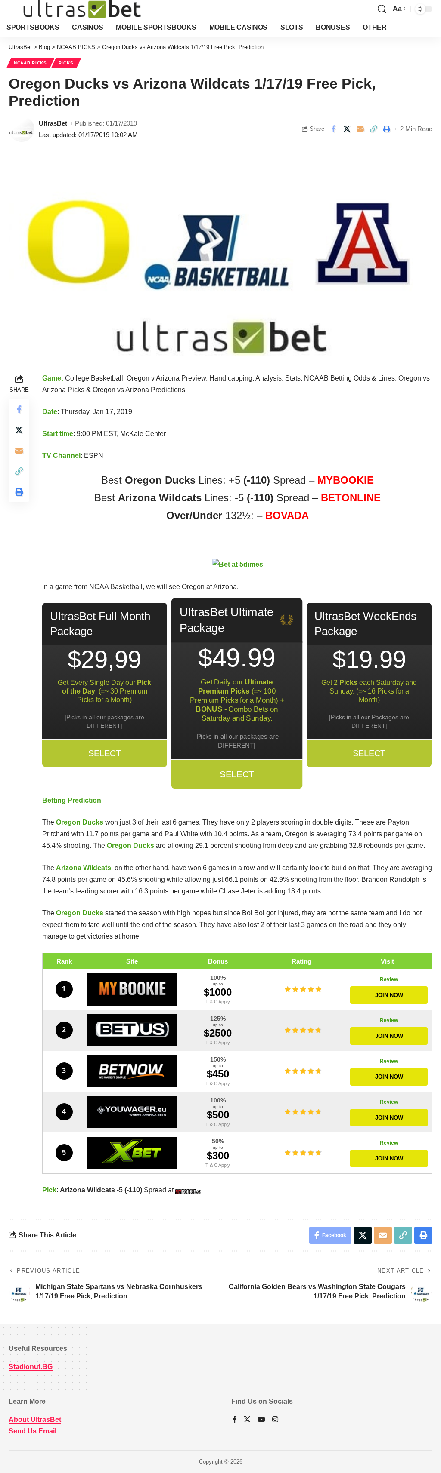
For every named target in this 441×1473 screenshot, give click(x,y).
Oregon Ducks (79, 822)
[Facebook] (234, 1420)
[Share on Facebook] (333, 129)
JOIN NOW (389, 995)
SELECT (104, 753)
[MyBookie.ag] (132, 989)
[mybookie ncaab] (189, 1190)
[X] (247, 1420)
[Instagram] (275, 1420)
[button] (16, 9)
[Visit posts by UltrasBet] (21, 129)
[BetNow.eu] (132, 1071)
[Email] (360, 129)
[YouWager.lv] (132, 1112)
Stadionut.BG (31, 1366)
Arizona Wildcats (83, 868)
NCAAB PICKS (30, 63)
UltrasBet (53, 123)
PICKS (66, 63)
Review (389, 979)
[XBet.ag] (132, 1153)
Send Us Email (32, 1431)
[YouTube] (261, 1420)
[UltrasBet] (82, 9)
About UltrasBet (35, 1419)
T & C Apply (217, 1001)
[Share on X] (347, 129)
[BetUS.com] (132, 1030)
